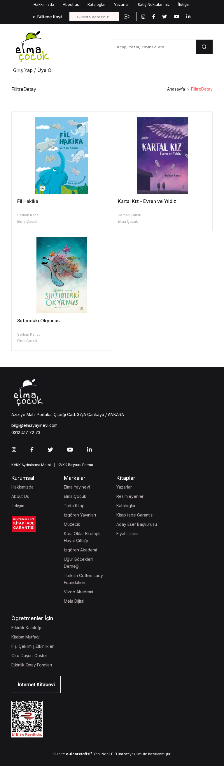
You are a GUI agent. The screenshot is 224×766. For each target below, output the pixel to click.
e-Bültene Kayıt (47, 16)
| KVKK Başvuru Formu (72, 465)
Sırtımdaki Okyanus (38, 320)
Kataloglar (97, 4)
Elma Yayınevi (77, 486)
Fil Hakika (27, 201)
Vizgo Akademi (78, 591)
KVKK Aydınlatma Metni (31, 465)
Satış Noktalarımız (154, 4)
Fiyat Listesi (127, 533)
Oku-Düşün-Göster (29, 655)
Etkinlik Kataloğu (27, 627)
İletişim (184, 4)
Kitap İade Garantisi (134, 514)
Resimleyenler (130, 496)
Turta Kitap (74, 505)
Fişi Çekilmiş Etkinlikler (32, 646)
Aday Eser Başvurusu (136, 524)
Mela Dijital (74, 601)
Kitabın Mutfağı (25, 636)
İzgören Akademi (80, 549)
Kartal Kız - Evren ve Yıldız (147, 201)
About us (71, 4)
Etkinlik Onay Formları (31, 664)
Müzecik (72, 524)
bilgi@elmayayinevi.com (34, 425)
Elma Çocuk (27, 221)
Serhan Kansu (29, 215)
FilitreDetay (202, 88)
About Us (20, 496)
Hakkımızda (44, 4)
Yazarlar (121, 4)
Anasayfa (176, 88)
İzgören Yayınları (80, 514)
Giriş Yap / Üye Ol (32, 70)
